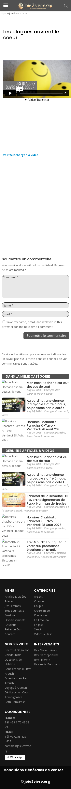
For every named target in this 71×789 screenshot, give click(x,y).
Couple (38, 606)
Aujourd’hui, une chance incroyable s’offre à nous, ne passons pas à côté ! (46, 404)
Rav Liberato (42, 660)
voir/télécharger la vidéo (20, 155)
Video (49, 393)
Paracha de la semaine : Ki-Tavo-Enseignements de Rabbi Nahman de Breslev (48, 500)
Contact (10, 634)
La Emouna (41, 620)
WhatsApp (16, 757)
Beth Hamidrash (15, 702)
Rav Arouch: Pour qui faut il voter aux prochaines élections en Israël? (47, 546)
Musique (10, 615)
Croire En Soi (42, 610)
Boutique (10, 625)
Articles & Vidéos (15, 596)
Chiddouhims (13, 655)
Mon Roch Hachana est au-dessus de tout (48, 385)
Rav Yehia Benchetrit (47, 664)
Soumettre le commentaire (46, 335)
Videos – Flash (43, 634)
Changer (49, 390)
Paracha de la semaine (40, 436)
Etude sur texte (14, 610)
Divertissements (15, 620)
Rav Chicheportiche (43, 392)
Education (40, 615)
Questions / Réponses (39, 557)
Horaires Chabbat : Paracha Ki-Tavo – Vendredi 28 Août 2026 (44, 426)
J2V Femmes (13, 606)
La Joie (38, 625)
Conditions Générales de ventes (34, 769)
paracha (60, 432)
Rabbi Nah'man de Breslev (32, 510)
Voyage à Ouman (16, 687)
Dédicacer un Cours (17, 692)
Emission (60, 553)
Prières (9, 601)
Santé (37, 629)
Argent (38, 596)
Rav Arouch (61, 411)
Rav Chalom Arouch (46, 650)
